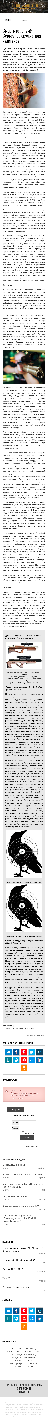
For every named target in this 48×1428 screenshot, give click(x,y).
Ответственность (33, 1351)
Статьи (43, 1290)
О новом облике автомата (15, 1287)
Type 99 (6, 1278)
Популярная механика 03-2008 (18, 1028)
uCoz (29, 1360)
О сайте (16, 1348)
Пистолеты (42, 1200)
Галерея (42, 1281)
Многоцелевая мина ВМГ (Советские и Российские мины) (23, 1185)
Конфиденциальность (23, 1354)
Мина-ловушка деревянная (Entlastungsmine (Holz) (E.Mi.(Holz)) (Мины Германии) (21, 1218)
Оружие (42, 1254)
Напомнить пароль (32, 1146)
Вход (2, 2)
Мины (43, 1190)
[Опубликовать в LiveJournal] (16, 1060)
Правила (30, 1348)
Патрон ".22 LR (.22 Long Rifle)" (18, 1260)
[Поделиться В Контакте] (8, 1052)
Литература (41, 1272)
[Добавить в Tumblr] (39, 1052)
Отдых (30, 1366)
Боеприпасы (40, 1263)
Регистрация (15, 1109)
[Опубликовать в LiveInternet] (8, 1060)
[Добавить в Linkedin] (39, 1060)
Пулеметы (42, 1178)
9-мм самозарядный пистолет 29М (21, 1206)
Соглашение (12, 1351)
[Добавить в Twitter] (31, 1052)
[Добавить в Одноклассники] (24, 1067)
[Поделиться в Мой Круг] (24, 1060)
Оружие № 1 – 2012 (12, 1269)
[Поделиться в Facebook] (16, 1052)
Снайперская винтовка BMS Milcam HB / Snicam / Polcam (23, 1249)
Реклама (32, 1363)
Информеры (16, 1363)
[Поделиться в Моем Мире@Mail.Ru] (31, 1060)
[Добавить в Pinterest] (24, 1052)
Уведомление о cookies (23, 1357)
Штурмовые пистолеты (15, 1196)
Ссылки (18, 1366)
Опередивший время (14, 1165)
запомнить (29, 1133)
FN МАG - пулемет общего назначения (23, 1174)
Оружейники (41, 1168)
